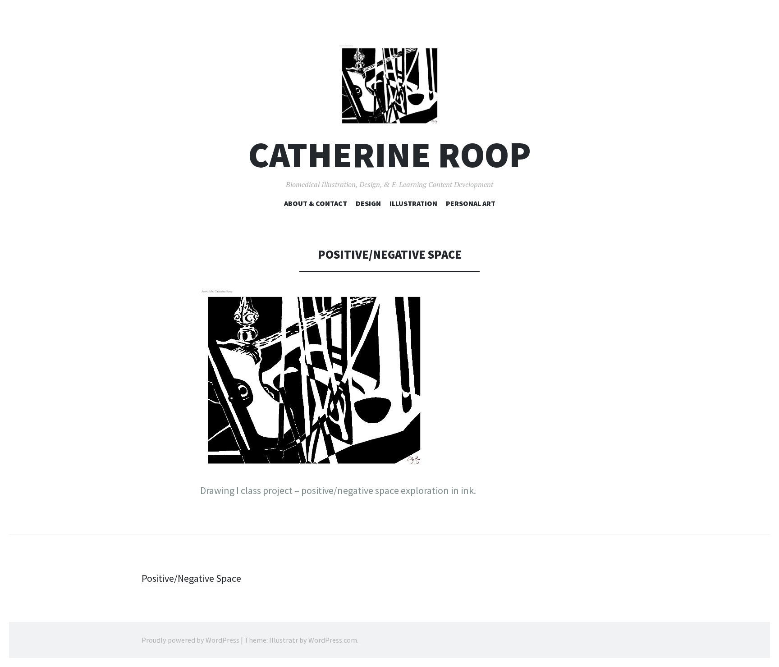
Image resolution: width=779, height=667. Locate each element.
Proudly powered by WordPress (190, 639)
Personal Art (470, 203)
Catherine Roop (389, 154)
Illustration (413, 203)
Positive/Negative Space (191, 578)
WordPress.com (332, 639)
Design (368, 203)
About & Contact (315, 203)
